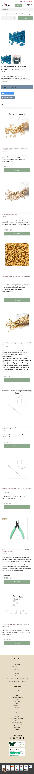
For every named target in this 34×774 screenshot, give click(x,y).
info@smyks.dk (17, 675)
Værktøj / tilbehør (17, 726)
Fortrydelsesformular (17, 697)
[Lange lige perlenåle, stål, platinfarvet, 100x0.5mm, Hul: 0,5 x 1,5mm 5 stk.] (17, 409)
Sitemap (17, 707)
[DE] (29, 1)
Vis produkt (17, 170)
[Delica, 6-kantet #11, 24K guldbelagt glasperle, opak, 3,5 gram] (17, 325)
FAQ (17, 703)
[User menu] (24, 2)
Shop (17, 699)
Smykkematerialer (17, 722)
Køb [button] (26, 18)
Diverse (17, 729)
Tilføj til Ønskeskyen (9, 93)
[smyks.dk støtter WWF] (17, 744)
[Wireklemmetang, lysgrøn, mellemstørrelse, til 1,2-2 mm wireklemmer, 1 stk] (17, 532)
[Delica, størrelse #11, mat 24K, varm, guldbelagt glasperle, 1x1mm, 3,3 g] (17, 130)
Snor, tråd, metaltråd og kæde (17, 724)
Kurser (17, 694)
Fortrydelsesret (17, 701)
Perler (17, 720)
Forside (17, 690)
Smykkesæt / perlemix (17, 718)
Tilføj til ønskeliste (8, 97)
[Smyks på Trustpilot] (17, 752)
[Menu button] (31, 5)
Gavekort (17, 727)
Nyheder (17, 716)
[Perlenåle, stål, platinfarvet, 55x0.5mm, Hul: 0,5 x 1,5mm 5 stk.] (17, 471)
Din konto (17, 705)
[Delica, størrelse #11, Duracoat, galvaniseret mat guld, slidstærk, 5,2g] (17, 258)
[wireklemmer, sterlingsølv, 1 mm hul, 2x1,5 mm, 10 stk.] (17, 606)
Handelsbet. (17, 696)
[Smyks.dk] (5, 5)
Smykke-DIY (19, 5)
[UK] (31, 1)
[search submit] (31, 9)
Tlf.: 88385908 (17, 673)
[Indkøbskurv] (28, 5)
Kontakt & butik (17, 692)
